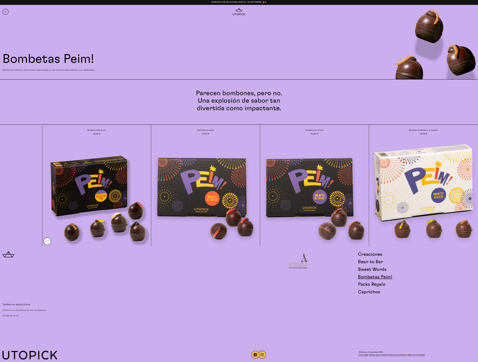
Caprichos (369, 292)
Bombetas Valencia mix (97, 130)
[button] (5, 11)
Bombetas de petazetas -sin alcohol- (423, 130)
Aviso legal (363, 355)
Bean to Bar (370, 262)
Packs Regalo (371, 284)
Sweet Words (372, 269)
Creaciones (370, 254)
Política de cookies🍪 (397, 355)
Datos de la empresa (416, 355)
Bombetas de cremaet (314, 130)
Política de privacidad (378, 355)
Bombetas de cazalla (205, 130)
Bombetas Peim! (375, 277)
